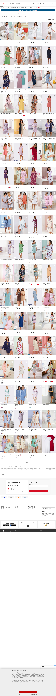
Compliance (36, 530)
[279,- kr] (49, 249)
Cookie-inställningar (34, 694)
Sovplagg (9, 13)
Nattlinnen (19, 16)
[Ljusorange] (29, 262)
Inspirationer (30, 7)
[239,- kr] (21, 31)
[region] (28, 682)
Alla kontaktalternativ (47, 508)
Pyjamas (25, 16)
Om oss (2, 505)
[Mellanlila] (15, 432)
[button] (1, 13)
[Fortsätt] (30, 462)
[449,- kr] (7, 249)
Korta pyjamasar (5, 16)
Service (16, 503)
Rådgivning (30, 503)
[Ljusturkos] (15, 165)
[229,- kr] (49, 79)
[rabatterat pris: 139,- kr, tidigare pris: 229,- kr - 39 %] (35, 273)
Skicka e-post (46, 506)
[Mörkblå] (1, 92)
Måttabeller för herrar (31, 506)
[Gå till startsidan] (3, 3)
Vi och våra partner (15, 671)
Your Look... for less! (5, 503)
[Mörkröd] (15, 237)
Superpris (35, 7)
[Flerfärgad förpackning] (29, 238)
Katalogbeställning (18, 507)
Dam (1, 5)
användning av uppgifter (36, 671)
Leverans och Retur (18, 505)
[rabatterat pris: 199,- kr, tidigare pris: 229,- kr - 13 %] (7, 176)
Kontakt (43, 503)
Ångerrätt (32, 530)
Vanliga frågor (17, 508)
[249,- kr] (21, 273)
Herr (4, 5)
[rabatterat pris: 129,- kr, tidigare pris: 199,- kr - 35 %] (21, 103)
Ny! (6, 7)
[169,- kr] (49, 103)
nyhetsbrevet (28, 10)
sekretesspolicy (35, 688)
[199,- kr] (7, 55)
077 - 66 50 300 (45, 517)
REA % (39, 7)
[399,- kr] (7, 128)
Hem (6, 5)
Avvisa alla (20, 694)
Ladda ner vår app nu (10, 523)
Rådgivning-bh (30, 508)
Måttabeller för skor (31, 507)
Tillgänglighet (24, 530)
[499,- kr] (49, 152)
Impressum (28, 530)
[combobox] (19, 3)
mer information (37, 675)
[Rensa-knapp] (24, 3)
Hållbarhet (3, 508)
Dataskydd (18, 530)
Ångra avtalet (8, 530)
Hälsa (26, 7)
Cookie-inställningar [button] (42, 530)
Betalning (16, 506)
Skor (17, 7)
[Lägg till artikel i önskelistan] (12, 23)
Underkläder (13, 7)
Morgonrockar (12, 16)
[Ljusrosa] (1, 310)
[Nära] (55, 667)
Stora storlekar (21, 7)
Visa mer (43, 488)
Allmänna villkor (14, 530)
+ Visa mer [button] (3, 474)
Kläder (9, 7)
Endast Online (3, 7)
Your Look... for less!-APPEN (5, 507)
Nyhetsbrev (3, 506)
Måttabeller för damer (31, 505)
